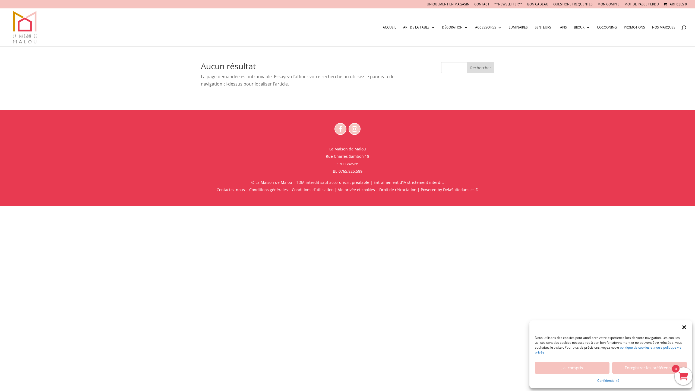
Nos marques (663, 28)
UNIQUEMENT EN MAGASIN (448, 5)
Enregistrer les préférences (649, 367)
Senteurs (543, 28)
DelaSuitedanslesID (460, 189)
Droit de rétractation (397, 189)
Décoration (452, 28)
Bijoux (579, 28)
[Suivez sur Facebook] (340, 129)
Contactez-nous (231, 189)
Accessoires (485, 28)
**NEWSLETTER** (508, 5)
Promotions (634, 28)
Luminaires (518, 28)
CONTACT (481, 5)
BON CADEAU (537, 5)
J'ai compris (572, 367)
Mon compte (609, 5)
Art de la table (416, 28)
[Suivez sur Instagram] (355, 129)
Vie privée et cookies (356, 189)
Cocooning (607, 28)
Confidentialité (608, 380)
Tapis (562, 28)
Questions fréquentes (573, 5)
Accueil (389, 28)
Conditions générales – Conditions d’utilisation (291, 189)
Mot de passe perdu (641, 5)
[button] (684, 327)
